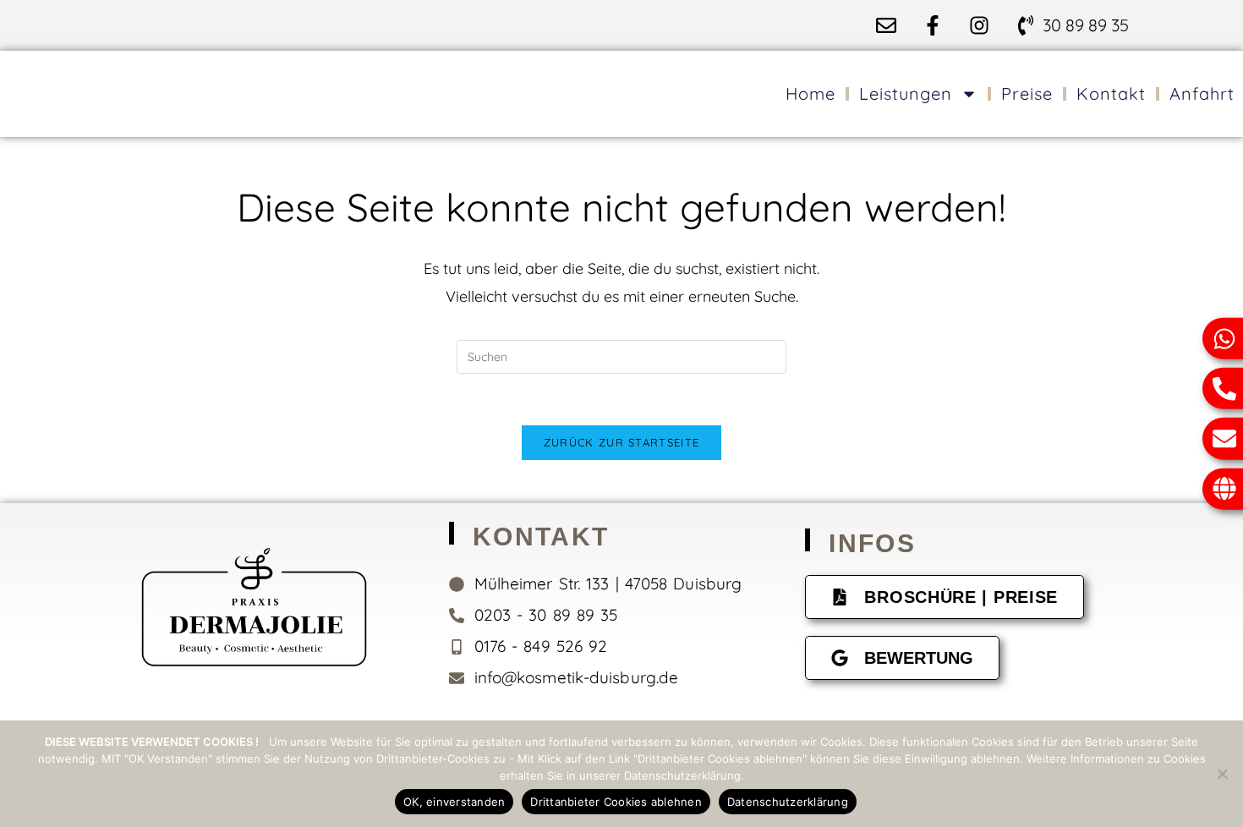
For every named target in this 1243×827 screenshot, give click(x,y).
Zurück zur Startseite (621, 442)
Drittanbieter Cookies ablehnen (616, 801)
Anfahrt (1202, 93)
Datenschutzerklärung (787, 801)
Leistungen (905, 93)
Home (810, 93)
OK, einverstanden (454, 801)
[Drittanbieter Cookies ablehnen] (1221, 773)
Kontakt (1111, 93)
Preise (1027, 93)
